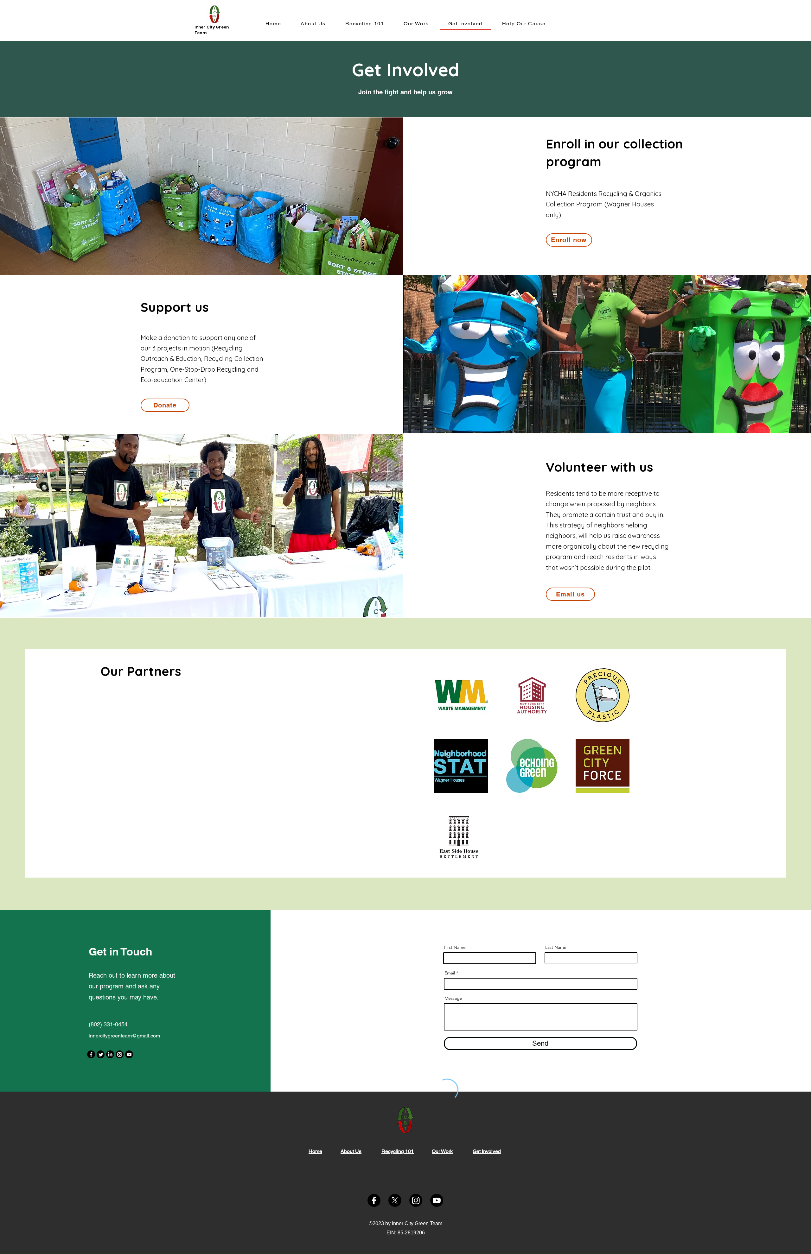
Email (449, 973)
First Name (455, 947)
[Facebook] (91, 1054)
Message (453, 998)
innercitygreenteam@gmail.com (124, 1036)
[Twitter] (101, 1054)
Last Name (555, 947)
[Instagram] (120, 1054)
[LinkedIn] (110, 1054)
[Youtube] (129, 1054)
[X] (394, 1200)
